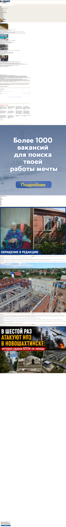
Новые (1, 93)
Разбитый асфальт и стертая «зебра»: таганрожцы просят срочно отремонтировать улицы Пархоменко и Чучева (34, 261)
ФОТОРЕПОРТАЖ (2, 16)
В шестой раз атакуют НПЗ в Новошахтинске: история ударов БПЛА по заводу (8, 373)
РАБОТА (4, 19)
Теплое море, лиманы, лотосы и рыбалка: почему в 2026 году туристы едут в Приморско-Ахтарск (10, 315)
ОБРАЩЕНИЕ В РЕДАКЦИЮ (3, 12)
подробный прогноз (2, 196)
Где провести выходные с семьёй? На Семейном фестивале (7, 42)
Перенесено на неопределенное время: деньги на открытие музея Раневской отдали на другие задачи (40, 259)
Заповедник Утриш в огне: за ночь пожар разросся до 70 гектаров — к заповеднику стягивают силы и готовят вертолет (12, 323)
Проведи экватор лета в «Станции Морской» (5, 41)
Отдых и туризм (2, 33)
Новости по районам (2, 43)
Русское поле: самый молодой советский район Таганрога (7, 52)
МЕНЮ (1, 6)
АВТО (4, 21)
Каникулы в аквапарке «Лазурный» (23, 315)
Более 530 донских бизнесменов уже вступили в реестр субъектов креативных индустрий (36, 315)
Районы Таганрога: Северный (3, 53)
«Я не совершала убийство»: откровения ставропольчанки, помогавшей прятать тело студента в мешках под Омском (12, 261)
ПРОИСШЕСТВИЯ (2, 14)
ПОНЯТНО (5, 525)
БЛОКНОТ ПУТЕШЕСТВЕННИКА (4, 8)
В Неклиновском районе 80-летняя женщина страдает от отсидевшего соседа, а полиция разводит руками (10, 255)
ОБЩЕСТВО (1, 13)
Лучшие (4, 93)
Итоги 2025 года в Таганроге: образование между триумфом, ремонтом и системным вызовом (11, 63)
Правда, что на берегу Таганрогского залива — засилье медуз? (7, 32)
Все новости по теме (2, 51)
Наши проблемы (2, 54)
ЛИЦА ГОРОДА (2, 11)
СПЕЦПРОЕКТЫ (2, 15)
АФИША (1, 7)
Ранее (6, 93)
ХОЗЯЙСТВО (1, 17)
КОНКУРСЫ (1, 9)
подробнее (6, 196)
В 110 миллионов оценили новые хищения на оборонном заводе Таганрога (53, 315)
